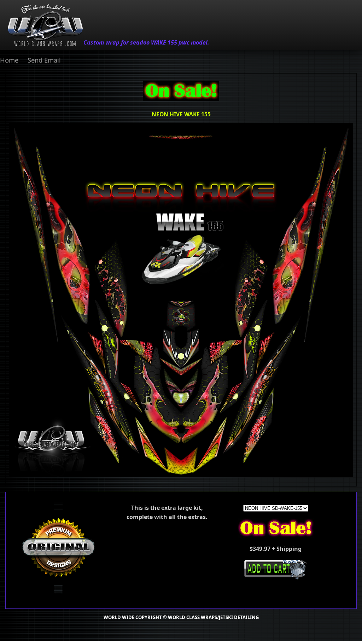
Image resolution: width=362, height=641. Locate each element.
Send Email (44, 60)
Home (9, 60)
